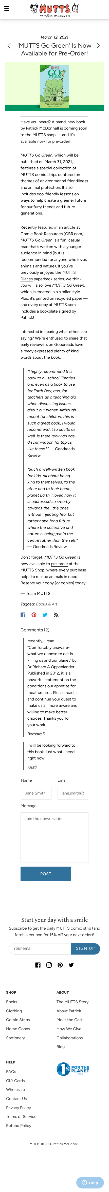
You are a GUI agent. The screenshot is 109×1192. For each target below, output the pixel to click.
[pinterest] (60, 965)
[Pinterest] (34, 614)
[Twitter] (45, 614)
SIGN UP (85, 949)
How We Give (69, 1028)
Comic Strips (18, 1019)
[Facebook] (22, 614)
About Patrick (69, 1010)
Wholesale (15, 1089)
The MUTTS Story (72, 1001)
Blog (61, 1046)
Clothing (14, 1010)
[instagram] (49, 965)
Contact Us (16, 1098)
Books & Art (46, 604)
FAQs (11, 1071)
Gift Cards (15, 1080)
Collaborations (70, 1037)
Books (11, 1001)
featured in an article (56, 227)
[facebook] (37, 965)
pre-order (59, 563)
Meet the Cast (70, 1019)
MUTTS (35, 1144)
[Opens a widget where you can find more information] (90, 1183)
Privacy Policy (18, 1107)
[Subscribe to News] (56, 614)
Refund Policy (18, 1125)
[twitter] (71, 965)
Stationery (15, 1037)
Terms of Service (21, 1116)
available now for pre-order (45, 141)
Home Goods (18, 1028)
